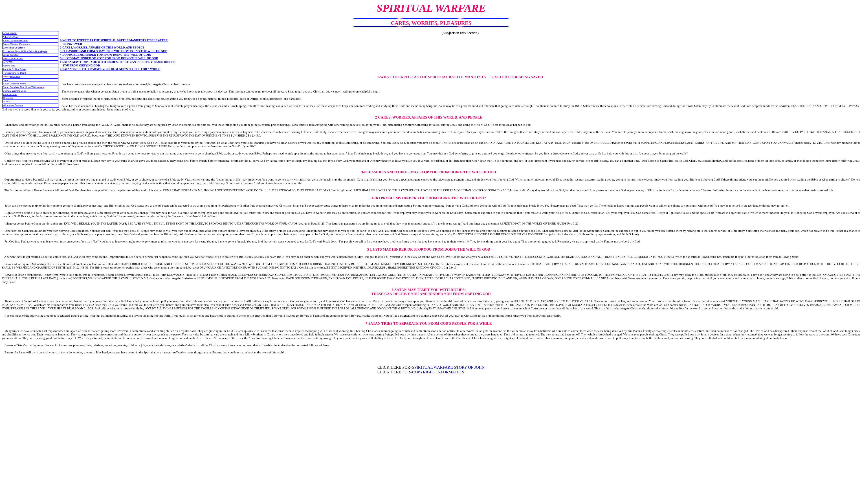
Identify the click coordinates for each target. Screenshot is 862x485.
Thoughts (8, 98)
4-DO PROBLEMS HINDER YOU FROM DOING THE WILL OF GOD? (106, 54)
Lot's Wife (8, 62)
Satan (6, 80)
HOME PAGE (10, 33)
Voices (6, 101)
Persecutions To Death (14, 73)
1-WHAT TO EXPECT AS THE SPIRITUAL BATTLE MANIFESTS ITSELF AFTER (114, 40)
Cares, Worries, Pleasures (16, 44)
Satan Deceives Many (14, 83)
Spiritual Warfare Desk (14, 91)
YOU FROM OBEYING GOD (81, 65)
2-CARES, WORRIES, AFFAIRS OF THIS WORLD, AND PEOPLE (102, 47)
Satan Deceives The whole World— (23, 87)
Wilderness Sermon (13, 105)
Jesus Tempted (11, 55)
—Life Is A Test (13, 58)
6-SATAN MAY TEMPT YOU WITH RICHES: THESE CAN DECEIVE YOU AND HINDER (117, 62)
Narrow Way (9, 65)
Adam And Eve (10, 37)
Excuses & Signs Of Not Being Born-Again (25, 51)
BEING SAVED (72, 44)
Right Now (15, 76)
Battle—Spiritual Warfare (15, 40)
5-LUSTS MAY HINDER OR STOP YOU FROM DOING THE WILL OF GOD (109, 58)
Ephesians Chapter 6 (14, 47)
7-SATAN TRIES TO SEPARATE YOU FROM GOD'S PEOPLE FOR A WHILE (110, 69)
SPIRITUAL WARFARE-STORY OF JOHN (448, 367)
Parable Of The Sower (14, 69)
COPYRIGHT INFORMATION (438, 372)
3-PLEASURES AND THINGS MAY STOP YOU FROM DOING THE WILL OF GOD (113, 51)
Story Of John (10, 94)
